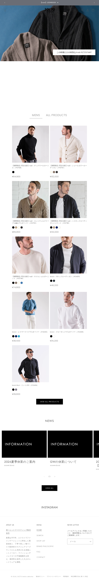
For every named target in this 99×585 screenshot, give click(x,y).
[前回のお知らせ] (4, 2)
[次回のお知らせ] (94, 2)
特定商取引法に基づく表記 (79, 576)
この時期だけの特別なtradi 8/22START (74, 52)
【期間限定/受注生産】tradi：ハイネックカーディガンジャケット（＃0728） (68, 222)
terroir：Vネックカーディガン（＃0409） (65, 277)
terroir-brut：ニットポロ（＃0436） (25, 385)
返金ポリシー (40, 576)
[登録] (90, 541)
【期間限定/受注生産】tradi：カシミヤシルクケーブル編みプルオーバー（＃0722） (30, 222)
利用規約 (66, 576)
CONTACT (41, 557)
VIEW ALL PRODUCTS (49, 401)
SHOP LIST (41, 541)
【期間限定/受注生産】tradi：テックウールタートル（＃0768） (30, 167)
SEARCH (40, 535)
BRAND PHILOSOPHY (45, 546)
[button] (5, 10)
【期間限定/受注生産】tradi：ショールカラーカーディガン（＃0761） (68, 167)
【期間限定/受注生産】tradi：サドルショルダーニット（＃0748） (30, 278)
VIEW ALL (49, 488)
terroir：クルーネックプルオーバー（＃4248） (67, 332)
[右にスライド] (54, 476)
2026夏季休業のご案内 (19, 462)
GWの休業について (63, 462)
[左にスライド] (44, 476)
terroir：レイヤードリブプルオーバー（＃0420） (30, 332)
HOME (39, 530)
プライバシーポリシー (54, 576)
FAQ (38, 552)
